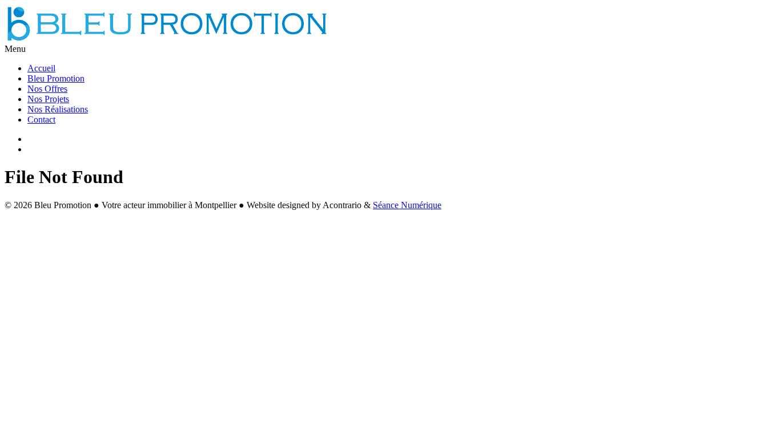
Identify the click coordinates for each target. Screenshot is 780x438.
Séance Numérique (407, 205)
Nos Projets (48, 99)
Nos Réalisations (57, 109)
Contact (41, 119)
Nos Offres (47, 89)
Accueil (41, 68)
